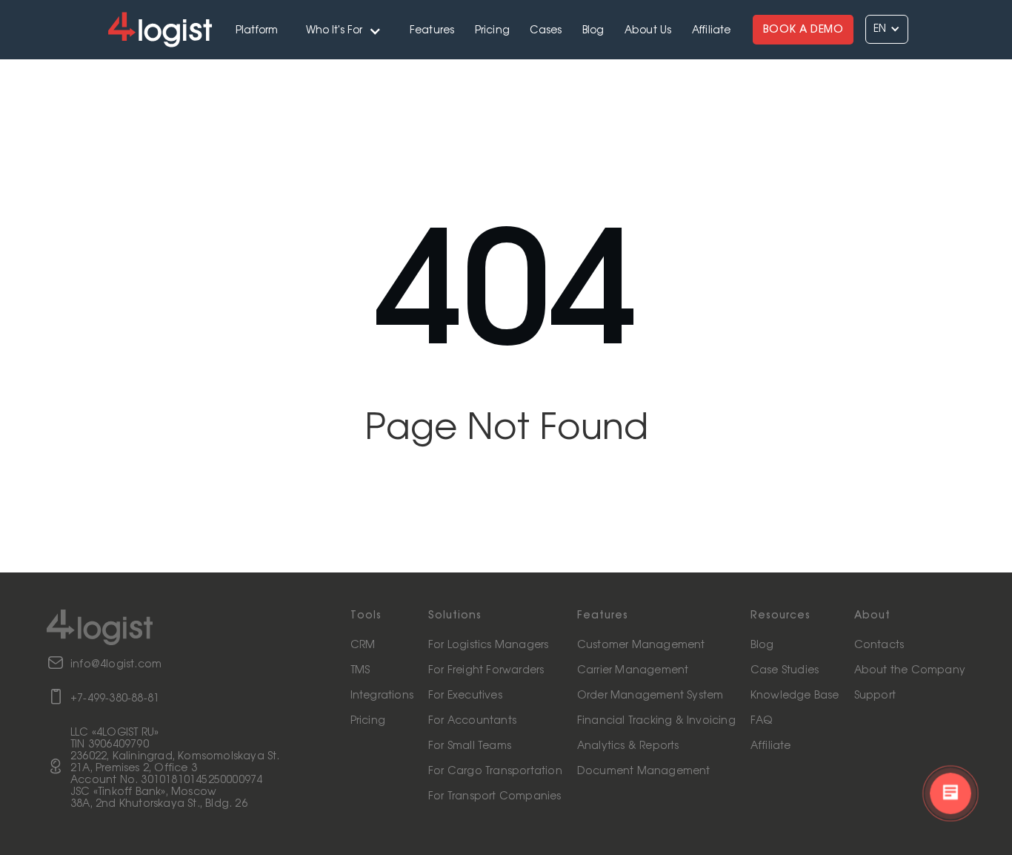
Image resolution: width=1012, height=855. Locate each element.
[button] (343, 29)
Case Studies (784, 670)
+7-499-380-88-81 (114, 698)
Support (875, 695)
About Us (648, 30)
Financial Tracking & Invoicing (656, 721)
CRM (363, 645)
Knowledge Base (794, 695)
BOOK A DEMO (803, 29)
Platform (257, 30)
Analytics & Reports (628, 746)
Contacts (879, 645)
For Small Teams (469, 746)
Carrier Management (633, 670)
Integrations (381, 695)
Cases (546, 30)
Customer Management (641, 645)
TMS (360, 670)
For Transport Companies (495, 796)
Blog (593, 30)
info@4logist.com (116, 664)
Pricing (492, 30)
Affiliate (711, 30)
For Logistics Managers (488, 645)
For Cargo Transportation (495, 771)
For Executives (465, 695)
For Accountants (472, 721)
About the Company (909, 670)
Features (432, 30)
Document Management (643, 771)
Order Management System (650, 695)
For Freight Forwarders (486, 670)
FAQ (761, 721)
